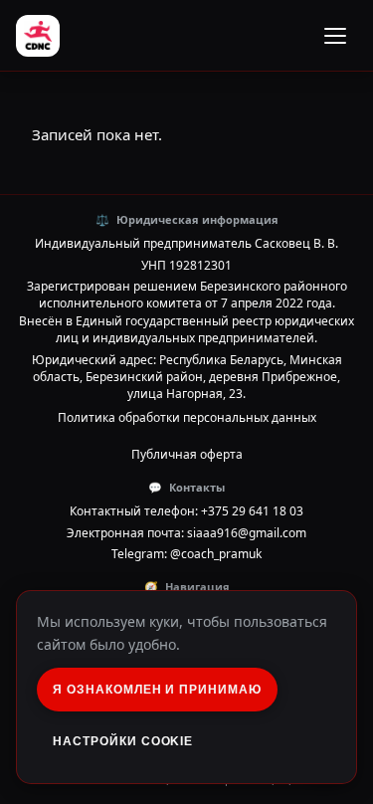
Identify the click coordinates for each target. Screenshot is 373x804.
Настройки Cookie (123, 741)
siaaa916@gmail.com (246, 532)
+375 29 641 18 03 (252, 510)
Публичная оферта (187, 454)
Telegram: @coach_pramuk (186, 553)
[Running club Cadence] (38, 36)
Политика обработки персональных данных (187, 417)
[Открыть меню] (335, 36)
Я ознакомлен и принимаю (157, 690)
